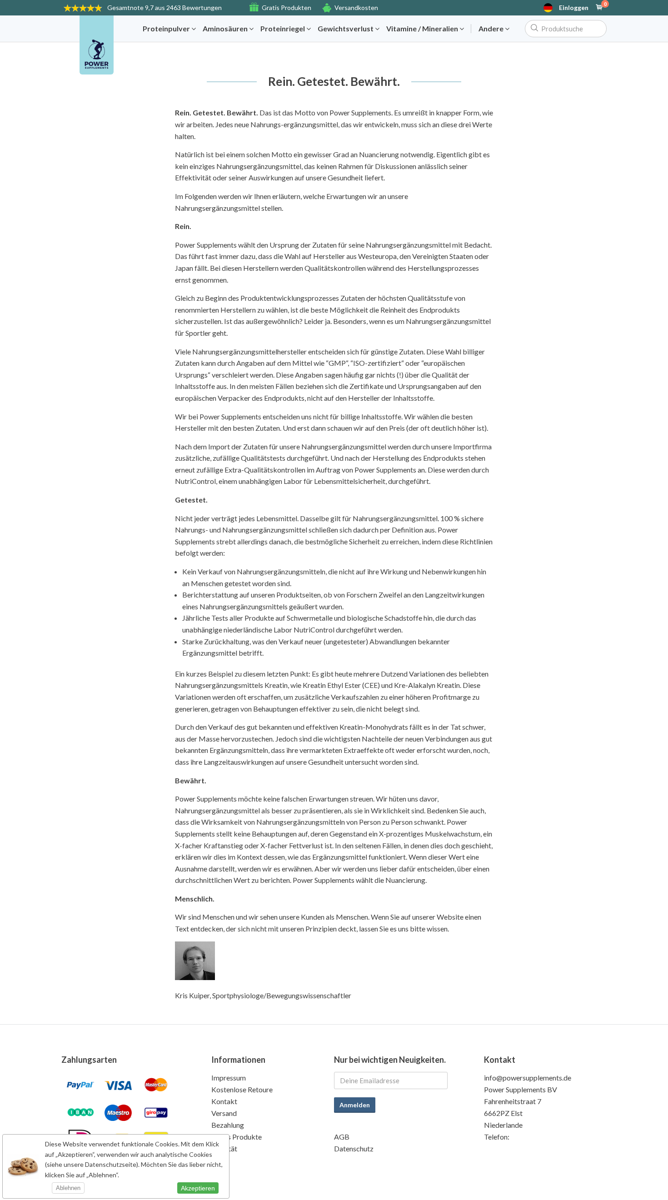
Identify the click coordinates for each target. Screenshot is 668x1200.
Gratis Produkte (236, 1136)
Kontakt (224, 1101)
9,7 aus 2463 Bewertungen (164, 7)
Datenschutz (354, 1148)
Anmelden (354, 1105)
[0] (599, 8)
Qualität (224, 1148)
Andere (492, 28)
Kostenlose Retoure (242, 1089)
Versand (224, 1113)
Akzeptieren (198, 1188)
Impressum (228, 1077)
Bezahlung (227, 1124)
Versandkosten (356, 7)
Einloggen (573, 8)
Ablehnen (68, 1188)
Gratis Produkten (286, 7)
